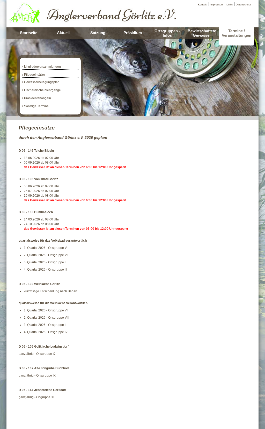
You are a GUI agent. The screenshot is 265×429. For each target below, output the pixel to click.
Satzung (97, 32)
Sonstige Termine (36, 106)
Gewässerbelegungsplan (42, 82)
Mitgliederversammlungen (42, 66)
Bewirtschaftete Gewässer (202, 33)
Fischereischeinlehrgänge (42, 90)
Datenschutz (243, 4)
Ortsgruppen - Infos (167, 33)
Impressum (216, 4)
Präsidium (132, 32)
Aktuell (63, 32)
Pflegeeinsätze (34, 74)
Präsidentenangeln (37, 98)
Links (229, 4)
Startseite (28, 32)
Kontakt (202, 4)
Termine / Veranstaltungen (236, 33)
